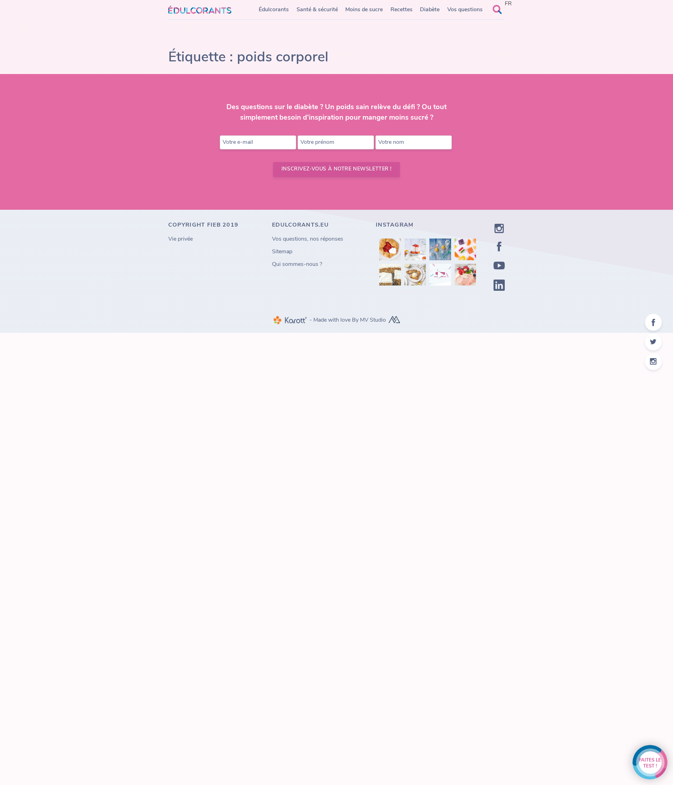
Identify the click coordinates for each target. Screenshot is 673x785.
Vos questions (465, 10)
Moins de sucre (364, 10)
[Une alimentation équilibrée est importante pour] (440, 275)
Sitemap (282, 252)
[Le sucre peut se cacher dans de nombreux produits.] (465, 249)
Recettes (401, 10)
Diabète (430, 10)
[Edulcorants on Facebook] (499, 248)
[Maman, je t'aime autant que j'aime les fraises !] (390, 249)
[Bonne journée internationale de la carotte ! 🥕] (390, 275)
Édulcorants (274, 10)
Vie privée (180, 239)
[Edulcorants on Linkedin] (499, 287)
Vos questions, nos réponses (307, 239)
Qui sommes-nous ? (297, 264)
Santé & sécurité (317, 10)
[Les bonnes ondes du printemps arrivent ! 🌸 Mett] (465, 275)
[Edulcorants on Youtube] (499, 267)
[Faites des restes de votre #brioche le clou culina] (415, 275)
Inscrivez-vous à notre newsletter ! (336, 169)
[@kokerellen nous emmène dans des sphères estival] (415, 249)
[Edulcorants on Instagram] (499, 230)
